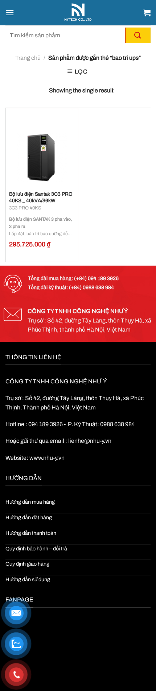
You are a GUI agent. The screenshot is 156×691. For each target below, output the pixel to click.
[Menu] (9, 12)
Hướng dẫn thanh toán (30, 533)
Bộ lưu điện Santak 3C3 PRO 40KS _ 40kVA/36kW (41, 197)
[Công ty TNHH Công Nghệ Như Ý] (78, 12)
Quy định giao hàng (27, 564)
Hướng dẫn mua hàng (30, 502)
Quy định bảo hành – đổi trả (36, 548)
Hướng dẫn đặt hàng (28, 517)
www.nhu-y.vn (47, 458)
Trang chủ (28, 58)
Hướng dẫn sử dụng (27, 579)
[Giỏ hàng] (147, 13)
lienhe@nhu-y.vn (89, 441)
